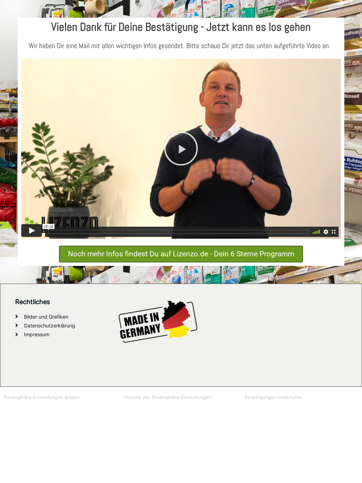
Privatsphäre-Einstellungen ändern (42, 397)
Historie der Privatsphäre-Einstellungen (167, 397)
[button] (181, 148)
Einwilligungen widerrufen (274, 397)
